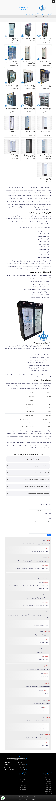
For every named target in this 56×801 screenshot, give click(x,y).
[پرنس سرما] (42, 7)
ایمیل (50, 513)
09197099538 (22, 9)
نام (50, 508)
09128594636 (22, 7)
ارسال (49, 535)
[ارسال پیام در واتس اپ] (4, 798)
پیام (50, 518)
